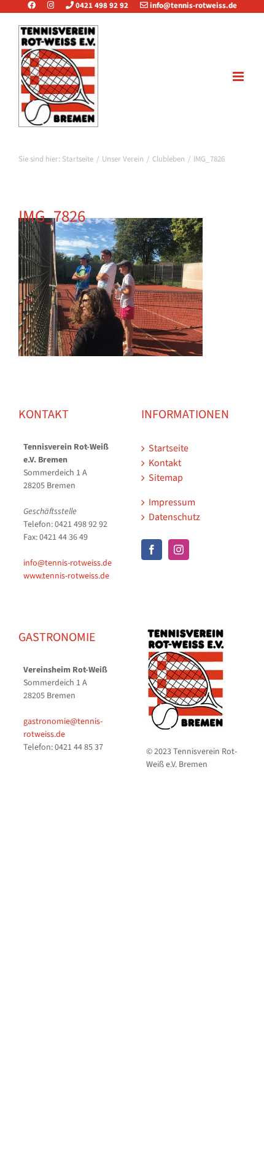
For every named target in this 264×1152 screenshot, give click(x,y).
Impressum (172, 502)
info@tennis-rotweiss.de (192, 5)
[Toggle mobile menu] (239, 76)
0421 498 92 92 (101, 5)
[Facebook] (36, 5)
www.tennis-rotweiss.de (66, 576)
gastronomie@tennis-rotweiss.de (63, 728)
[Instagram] (50, 5)
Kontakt (165, 463)
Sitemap (166, 478)
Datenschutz (174, 517)
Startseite (168, 448)
